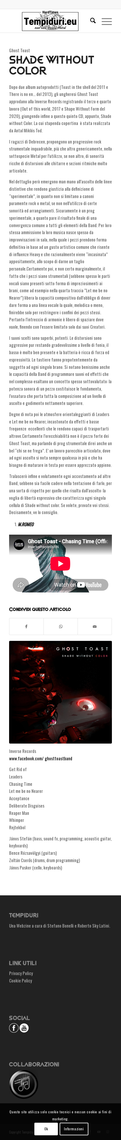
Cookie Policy (20, 980)
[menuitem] (90, 21)
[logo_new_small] (50, 21)
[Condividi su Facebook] (26, 626)
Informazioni (74, 1128)
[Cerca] (90, 21)
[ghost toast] (60, 692)
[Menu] (104, 21)
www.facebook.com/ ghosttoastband (40, 758)
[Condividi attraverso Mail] (95, 626)
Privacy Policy (21, 973)
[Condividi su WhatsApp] (61, 626)
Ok (46, 1128)
